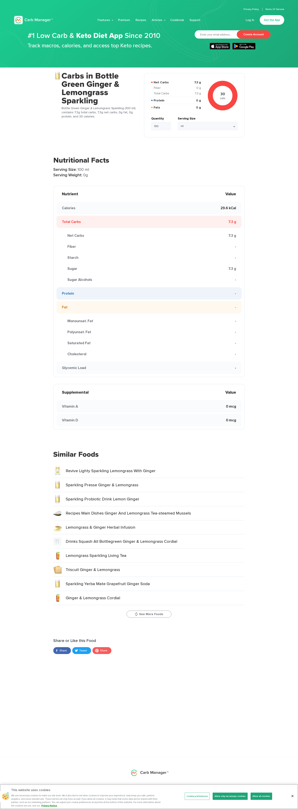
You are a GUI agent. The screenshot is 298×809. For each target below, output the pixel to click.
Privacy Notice (49, 805)
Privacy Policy (252, 9)
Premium (124, 20)
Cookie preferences (197, 796)
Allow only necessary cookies (230, 796)
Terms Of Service (274, 9)
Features (104, 20)
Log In (250, 20)
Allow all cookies (261, 796)
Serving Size (187, 118)
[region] (149, 796)
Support (195, 20)
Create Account (253, 34)
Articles (157, 20)
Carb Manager (33, 20)
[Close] (292, 796)
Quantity (157, 118)
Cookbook (177, 20)
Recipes (141, 20)
